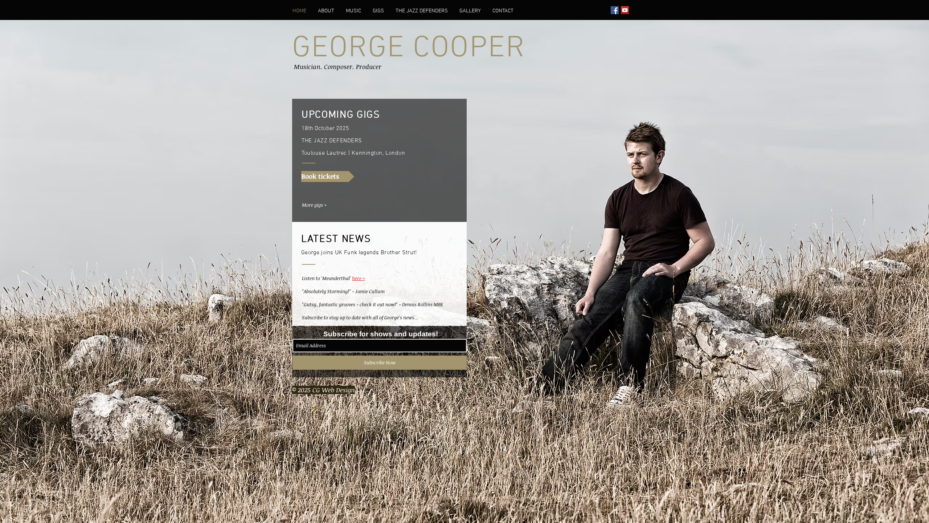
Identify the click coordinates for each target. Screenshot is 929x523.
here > (358, 278)
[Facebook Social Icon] (615, 10)
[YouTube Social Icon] (625, 10)
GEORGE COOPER (408, 49)
